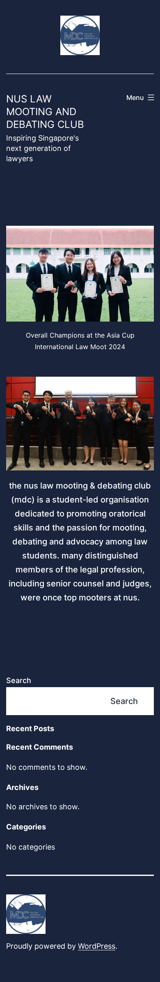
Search (18, 680)
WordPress (96, 946)
